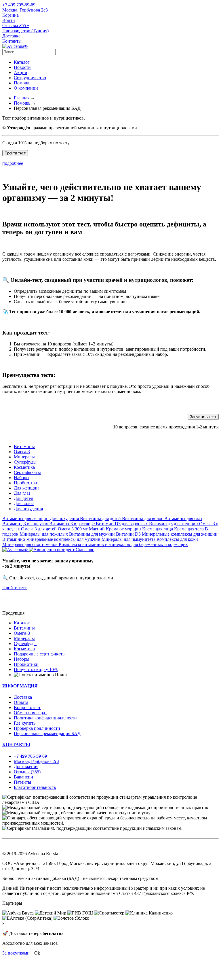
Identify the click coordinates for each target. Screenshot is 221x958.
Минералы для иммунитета (129, 539)
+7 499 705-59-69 (18, 4)
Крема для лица (158, 528)
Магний (97, 528)
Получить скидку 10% (36, 669)
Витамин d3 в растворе (72, 523)
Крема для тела (189, 528)
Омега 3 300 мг (73, 528)
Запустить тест (203, 417)
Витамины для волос (143, 518)
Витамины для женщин (26, 518)
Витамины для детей (101, 518)
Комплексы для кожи (177, 539)
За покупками (16, 953)
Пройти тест (15, 153)
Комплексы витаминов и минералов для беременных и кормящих (123, 544)
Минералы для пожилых (44, 534)
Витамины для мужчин (92, 534)
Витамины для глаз (183, 518)
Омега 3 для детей (39, 528)
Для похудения (65, 518)
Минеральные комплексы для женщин (180, 534)
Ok (37, 953)
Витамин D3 (129, 534)
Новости (22, 67)
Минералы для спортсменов (30, 544)
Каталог (22, 62)
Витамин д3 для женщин (174, 523)
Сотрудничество (30, 77)
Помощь (22, 82)
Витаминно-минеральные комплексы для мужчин (52, 539)
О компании (26, 88)
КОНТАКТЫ (16, 744)
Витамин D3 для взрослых (122, 523)
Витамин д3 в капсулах (25, 523)
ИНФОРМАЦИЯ (20, 685)
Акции (20, 72)
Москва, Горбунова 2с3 (25, 9)
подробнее (12, 163)
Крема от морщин (124, 528)
